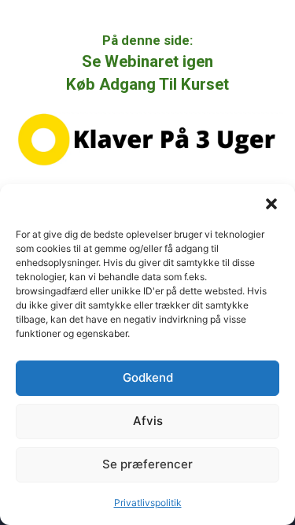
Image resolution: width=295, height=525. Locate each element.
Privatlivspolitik (148, 502)
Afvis (148, 420)
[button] (271, 204)
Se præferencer (147, 464)
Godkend (148, 377)
